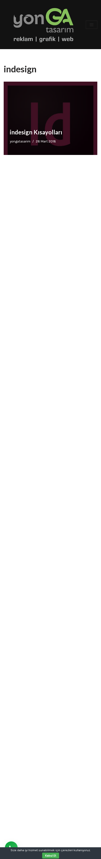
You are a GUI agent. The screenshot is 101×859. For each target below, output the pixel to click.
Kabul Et (50, 855)
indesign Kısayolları (36, 132)
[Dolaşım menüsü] (91, 25)
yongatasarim (20, 141)
